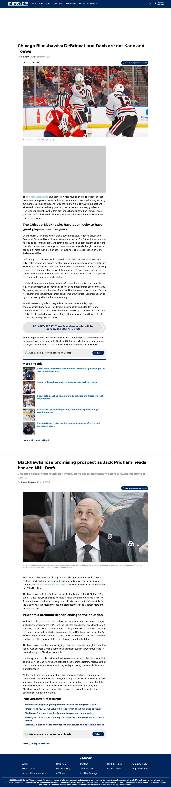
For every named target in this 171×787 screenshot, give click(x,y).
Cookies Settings (88, 773)
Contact (84, 764)
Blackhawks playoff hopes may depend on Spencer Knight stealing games (64, 725)
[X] (150, 4)
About (82, 4)
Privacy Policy (63, 768)
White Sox (57, 4)
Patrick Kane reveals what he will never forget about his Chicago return (63, 709)
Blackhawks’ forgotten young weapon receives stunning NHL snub (60, 704)
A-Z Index (61, 773)
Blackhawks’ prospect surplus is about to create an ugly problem (59, 713)
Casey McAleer (29, 482)
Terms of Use (87, 768)
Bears (33, 4)
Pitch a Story (28, 768)
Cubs (48, 4)
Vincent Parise (29, 57)
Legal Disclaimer (140, 768)
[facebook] (155, 4)
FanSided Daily (139, 764)
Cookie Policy (114, 768)
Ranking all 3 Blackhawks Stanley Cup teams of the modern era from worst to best (65, 719)
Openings (61, 764)
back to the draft (46, 621)
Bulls (41, 4)
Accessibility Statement (34, 773)
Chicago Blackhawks (37, 196)
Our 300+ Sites (114, 764)
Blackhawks (70, 4)
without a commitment (47, 584)
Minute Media (19, 780)
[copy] (38, 62)
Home (25, 440)
